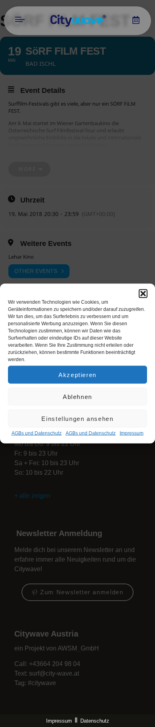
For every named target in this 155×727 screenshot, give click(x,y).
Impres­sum (131, 433)
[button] (143, 294)
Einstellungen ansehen (77, 418)
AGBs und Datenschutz (37, 433)
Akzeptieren (77, 374)
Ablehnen (77, 396)
